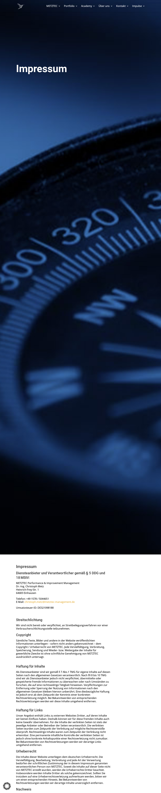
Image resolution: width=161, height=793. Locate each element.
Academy (86, 6)
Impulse (137, 6)
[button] (7, 786)
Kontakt (121, 6)
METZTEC (51, 6)
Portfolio (69, 6)
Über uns (104, 6)
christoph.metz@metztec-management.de (50, 602)
